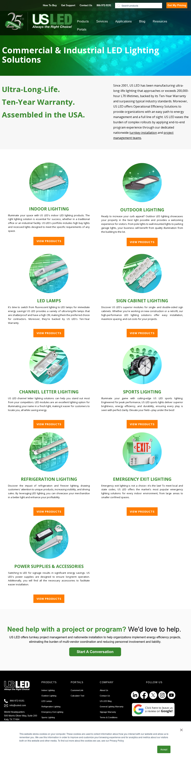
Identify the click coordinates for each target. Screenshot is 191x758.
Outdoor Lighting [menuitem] (48, 696)
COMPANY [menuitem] (107, 682)
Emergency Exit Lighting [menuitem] (52, 712)
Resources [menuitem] (160, 21)
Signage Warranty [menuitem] (108, 712)
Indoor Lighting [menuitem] (48, 690)
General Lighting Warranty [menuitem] (111, 706)
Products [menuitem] (83, 21)
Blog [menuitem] (142, 21)
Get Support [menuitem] (68, 5)
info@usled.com (18, 705)
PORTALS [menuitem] (77, 682)
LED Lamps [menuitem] (46, 701)
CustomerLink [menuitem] (77, 690)
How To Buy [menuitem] (50, 5)
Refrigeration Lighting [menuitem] (50, 706)
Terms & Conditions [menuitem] (109, 717)
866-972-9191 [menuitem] (104, 5)
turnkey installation (143, 133)
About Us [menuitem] (104, 690)
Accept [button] (163, 749)
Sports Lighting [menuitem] (48, 717)
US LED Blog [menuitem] (106, 701)
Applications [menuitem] (123, 21)
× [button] (181, 728)
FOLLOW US (154, 682)
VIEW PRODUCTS (49, 241)
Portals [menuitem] (81, 29)
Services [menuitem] (102, 21)
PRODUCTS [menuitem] (49, 682)
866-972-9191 (17, 700)
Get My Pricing (176, 5)
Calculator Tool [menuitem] (77, 696)
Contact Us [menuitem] (86, 5)
